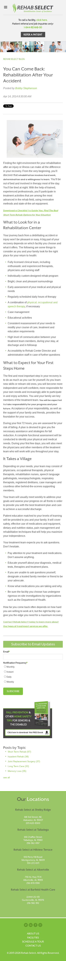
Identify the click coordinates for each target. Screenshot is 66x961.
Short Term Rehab (19, 751)
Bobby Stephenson (26, 88)
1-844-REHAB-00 (33, 27)
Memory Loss (17, 771)
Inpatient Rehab (18, 756)
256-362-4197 (33, 843)
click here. (42, 20)
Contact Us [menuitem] (33, 945)
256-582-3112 (33, 903)
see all (6, 777)
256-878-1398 (33, 883)
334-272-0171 (33, 863)
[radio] (33, 666)
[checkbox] (33, 674)
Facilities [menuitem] (33, 937)
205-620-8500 (33, 823)
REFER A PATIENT (33, 34)
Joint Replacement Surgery (24, 761)
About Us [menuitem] (33, 933)
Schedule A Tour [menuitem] (33, 941)
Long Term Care (18, 766)
